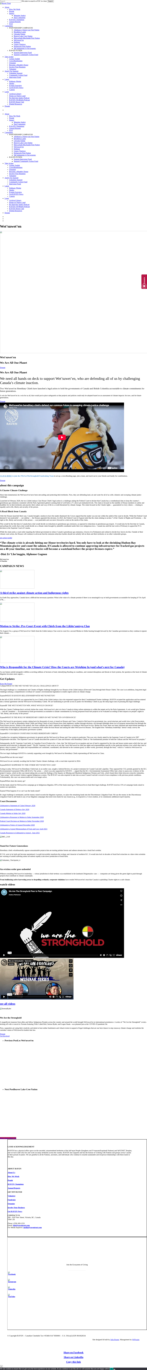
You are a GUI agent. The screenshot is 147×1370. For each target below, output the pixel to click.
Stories (11, 190)
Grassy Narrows (20, 151)
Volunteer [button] (11, 1196)
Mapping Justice (20, 122)
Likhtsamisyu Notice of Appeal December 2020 (17, 825)
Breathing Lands (20, 139)
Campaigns (9, 132)
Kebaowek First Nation (22, 153)
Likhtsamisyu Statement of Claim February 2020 (17, 806)
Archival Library (15, 200)
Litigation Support (15, 180)
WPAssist (135, 1340)
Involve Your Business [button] (16, 1208)
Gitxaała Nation (19, 141)
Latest (7, 186)
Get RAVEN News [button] (15, 1211)
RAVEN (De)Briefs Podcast (19, 207)
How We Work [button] (13, 1176)
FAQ (11, 130)
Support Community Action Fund (26, 161)
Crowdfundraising (15, 167)
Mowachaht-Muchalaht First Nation (27, 145)
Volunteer (12, 176)
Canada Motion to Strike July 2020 (12, 813)
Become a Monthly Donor (18, 172)
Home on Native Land (17, 202)
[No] (114, 1369)
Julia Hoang (114, 1340)
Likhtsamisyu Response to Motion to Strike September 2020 (22, 817)
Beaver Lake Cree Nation (23, 143)
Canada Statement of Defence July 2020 (14, 809)
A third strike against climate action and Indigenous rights (34, 592)
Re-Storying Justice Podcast (19, 205)
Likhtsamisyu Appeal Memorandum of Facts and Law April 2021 (23, 829)
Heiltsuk (17, 149)
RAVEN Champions (16, 126)
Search (50, 1)
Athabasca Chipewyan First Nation (26, 137)
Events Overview (15, 192)
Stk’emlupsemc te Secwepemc (25, 155)
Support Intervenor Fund (23, 159)
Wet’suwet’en (19, 147)
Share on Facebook (73, 1352)
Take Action (9, 163)
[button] (73, 686)
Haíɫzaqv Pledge (15, 188)
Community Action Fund (18, 182)
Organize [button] (11, 1204)
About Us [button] (11, 1173)
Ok (112, 1369)
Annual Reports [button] (14, 1188)
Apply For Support (11, 178)
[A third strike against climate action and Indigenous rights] (17, 588)
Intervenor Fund (15, 184)
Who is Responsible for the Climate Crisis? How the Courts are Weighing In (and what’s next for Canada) (62, 667)
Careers (12, 196)
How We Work (14, 116)
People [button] (10, 1180)
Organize (12, 169)
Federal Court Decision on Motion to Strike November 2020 (22, 821)
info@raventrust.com (21, 1225)
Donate (7, 213)
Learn (7, 198)
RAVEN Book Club (16, 209)
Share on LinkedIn (73, 1357)
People (11, 118)
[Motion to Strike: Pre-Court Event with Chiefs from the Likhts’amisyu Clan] (17, 621)
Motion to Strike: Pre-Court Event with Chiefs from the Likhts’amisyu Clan (45, 626)
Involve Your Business (17, 174)
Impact (11, 120)
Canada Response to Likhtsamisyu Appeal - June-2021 (20, 833)
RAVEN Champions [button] (16, 1184)
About (7, 114)
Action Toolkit (14, 165)
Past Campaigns (19, 124)
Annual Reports (15, 128)
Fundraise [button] (12, 1200)
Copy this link (73, 1362)
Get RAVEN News (16, 194)
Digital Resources (15, 211)
